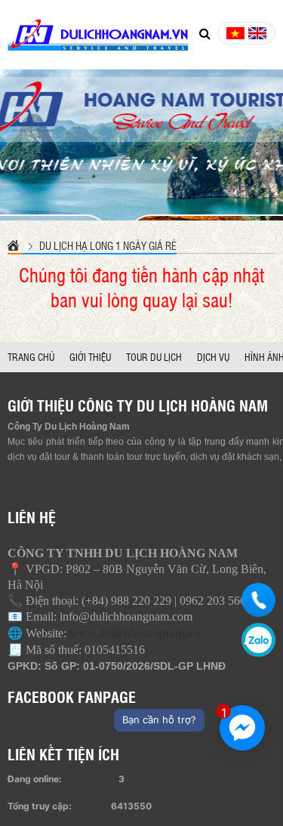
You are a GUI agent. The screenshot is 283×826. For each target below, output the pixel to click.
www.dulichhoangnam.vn (135, 633)
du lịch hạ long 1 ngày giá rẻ (108, 245)
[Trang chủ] (15, 245)
